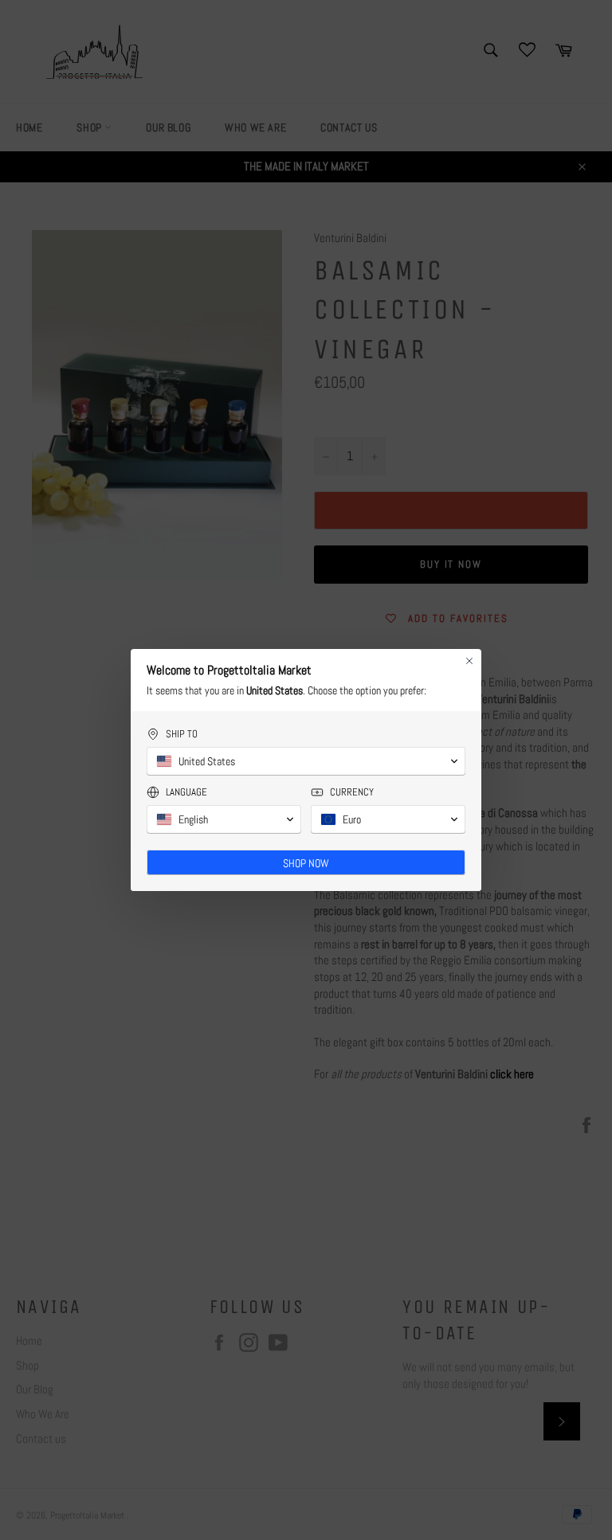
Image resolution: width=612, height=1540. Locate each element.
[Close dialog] (469, 661)
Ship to (182, 734)
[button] (306, 761)
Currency (352, 792)
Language (186, 792)
